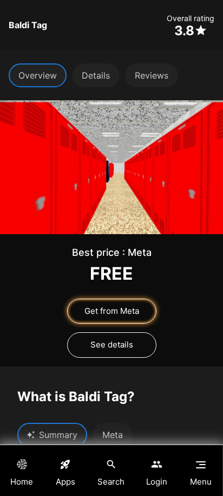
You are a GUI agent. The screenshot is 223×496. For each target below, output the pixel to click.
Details (96, 75)
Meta (112, 434)
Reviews (151, 75)
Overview (37, 75)
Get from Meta (111, 311)
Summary (58, 434)
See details (111, 344)
